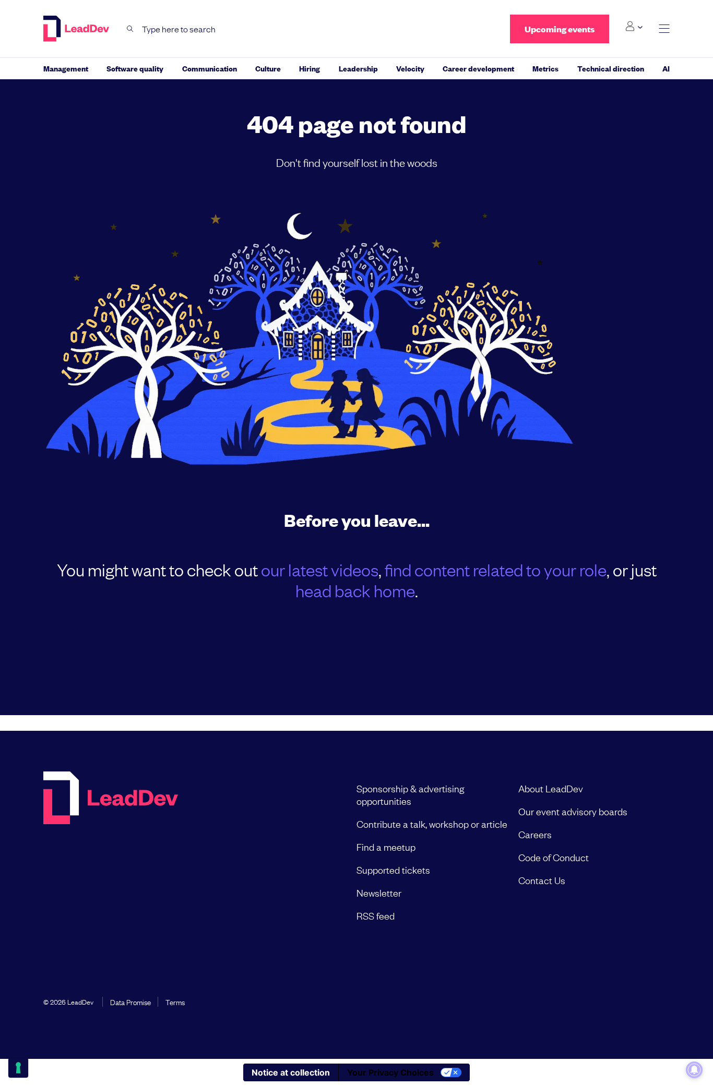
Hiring (309, 68)
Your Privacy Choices (390, 1072)
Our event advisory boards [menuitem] (572, 811)
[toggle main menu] (664, 29)
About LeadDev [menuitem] (550, 788)
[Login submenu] (634, 26)
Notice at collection (291, 1072)
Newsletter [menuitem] (378, 892)
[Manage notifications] (694, 1069)
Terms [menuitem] (175, 1001)
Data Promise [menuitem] (130, 1001)
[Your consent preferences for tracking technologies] (18, 1068)
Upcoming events (560, 29)
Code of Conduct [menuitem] (553, 857)
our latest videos (319, 569)
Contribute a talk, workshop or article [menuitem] (431, 823)
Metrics (545, 68)
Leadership (358, 68)
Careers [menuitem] (535, 834)
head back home (355, 590)
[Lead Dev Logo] (77, 29)
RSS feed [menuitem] (375, 915)
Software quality (134, 68)
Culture (268, 68)
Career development (478, 68)
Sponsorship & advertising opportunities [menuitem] (410, 794)
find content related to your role (496, 569)
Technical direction (610, 68)
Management (65, 68)
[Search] (130, 29)
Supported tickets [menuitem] (393, 869)
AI (666, 68)
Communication (209, 68)
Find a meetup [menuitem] (385, 846)
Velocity (410, 68)
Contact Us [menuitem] (541, 880)
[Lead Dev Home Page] (110, 851)
